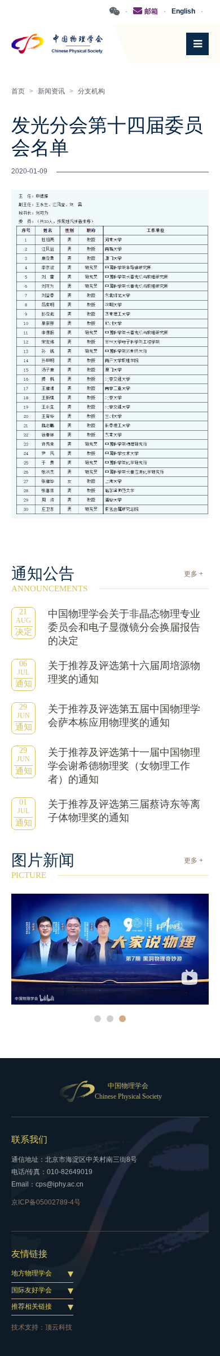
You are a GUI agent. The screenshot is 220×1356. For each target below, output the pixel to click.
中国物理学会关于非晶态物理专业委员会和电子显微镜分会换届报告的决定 (124, 627)
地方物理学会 (31, 1273)
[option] (110, 949)
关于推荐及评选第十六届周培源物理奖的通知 (124, 672)
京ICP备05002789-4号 (46, 1202)
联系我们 (29, 1139)
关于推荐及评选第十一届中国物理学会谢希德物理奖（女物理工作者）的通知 (124, 766)
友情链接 (29, 1254)
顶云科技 (58, 1327)
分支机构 (91, 91)
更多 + (193, 574)
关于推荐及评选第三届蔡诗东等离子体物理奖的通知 (124, 811)
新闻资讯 (51, 91)
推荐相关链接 (31, 1306)
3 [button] (122, 1018)
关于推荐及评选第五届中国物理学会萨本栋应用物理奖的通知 (124, 715)
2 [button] (110, 1018)
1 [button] (97, 1018)
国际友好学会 (31, 1290)
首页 (18, 91)
